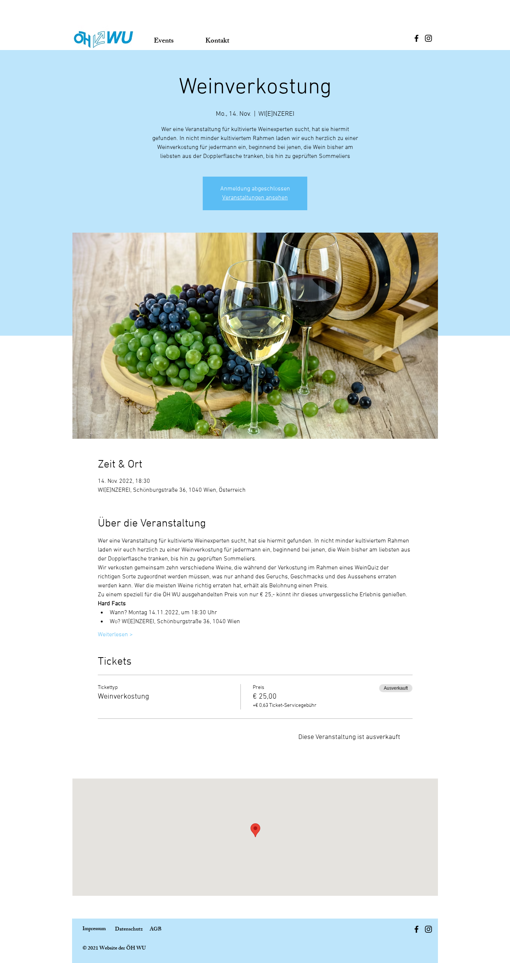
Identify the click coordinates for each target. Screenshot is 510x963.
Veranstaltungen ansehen (255, 198)
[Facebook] (416, 38)
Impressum (94, 929)
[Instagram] (428, 38)
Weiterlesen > (115, 635)
